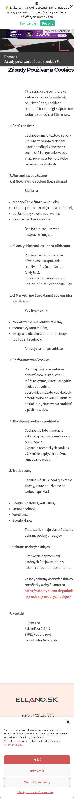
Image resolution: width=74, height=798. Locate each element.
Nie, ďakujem (29, 23)
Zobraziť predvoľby (37, 782)
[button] (68, 722)
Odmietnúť (37, 771)
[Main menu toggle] (64, 46)
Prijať (37, 759)
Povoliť (47, 23)
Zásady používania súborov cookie (35, 792)
